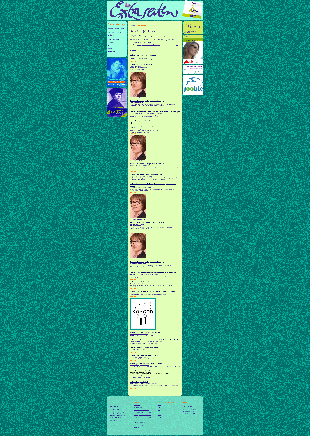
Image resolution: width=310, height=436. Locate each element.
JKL (159, 412)
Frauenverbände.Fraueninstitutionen (144, 417)
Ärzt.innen (137, 405)
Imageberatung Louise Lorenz (138, 357)
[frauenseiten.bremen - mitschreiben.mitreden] (193, 73)
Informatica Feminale (135, 66)
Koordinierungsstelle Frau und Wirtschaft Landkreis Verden (146, 341)
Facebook (130, 23)
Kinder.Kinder (138, 407)
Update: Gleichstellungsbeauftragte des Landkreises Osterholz (153, 273)
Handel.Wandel (138, 427)
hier (177, 45)
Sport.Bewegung (138, 425)
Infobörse (144, 39)
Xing (138, 23)
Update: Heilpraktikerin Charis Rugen (143, 282)
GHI (159, 410)
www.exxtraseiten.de (115, 417)
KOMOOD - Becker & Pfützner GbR (139, 334)
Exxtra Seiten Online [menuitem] (116, 29)
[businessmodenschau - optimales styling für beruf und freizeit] (193, 58)
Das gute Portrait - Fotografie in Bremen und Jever (143, 383)
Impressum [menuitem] (111, 54)
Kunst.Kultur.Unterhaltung (141, 410)
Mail (140, 23)
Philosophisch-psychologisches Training (140, 187)
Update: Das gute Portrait (139, 382)
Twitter (132, 23)
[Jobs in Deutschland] (193, 94)
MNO (159, 415)
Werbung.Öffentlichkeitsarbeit (142, 415)
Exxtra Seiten (132, 25)
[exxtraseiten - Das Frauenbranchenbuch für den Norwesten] (144, 19)
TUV (159, 422)
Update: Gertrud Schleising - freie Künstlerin (146, 363)
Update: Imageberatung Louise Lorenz (144, 355)
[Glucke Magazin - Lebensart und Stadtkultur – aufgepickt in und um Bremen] (193, 64)
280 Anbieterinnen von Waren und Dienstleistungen (158, 37)
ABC (159, 405)
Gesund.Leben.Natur (139, 422)
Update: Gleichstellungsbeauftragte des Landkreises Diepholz (152, 291)
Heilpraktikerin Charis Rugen (137, 284)
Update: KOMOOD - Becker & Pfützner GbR (145, 332)
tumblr (142, 23)
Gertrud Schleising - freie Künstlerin (139, 365)
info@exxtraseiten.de (119, 415)
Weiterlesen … (133, 61)
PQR (159, 417)
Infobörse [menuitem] (111, 35)
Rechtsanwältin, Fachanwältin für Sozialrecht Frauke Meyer (146, 113)
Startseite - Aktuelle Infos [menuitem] (116, 24)
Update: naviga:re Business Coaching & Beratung (147, 175)
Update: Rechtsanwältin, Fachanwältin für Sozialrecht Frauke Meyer (155, 112)
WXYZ (159, 425)
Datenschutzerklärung (189, 413)
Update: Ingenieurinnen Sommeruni (143, 55)
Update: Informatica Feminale (141, 64)
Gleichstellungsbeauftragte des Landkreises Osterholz (144, 274)
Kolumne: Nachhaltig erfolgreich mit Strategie (147, 101)
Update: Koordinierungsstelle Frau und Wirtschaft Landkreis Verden (155, 340)
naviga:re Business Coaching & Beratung (141, 176)
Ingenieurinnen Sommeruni (137, 57)
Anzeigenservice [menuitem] (115, 32)
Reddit (144, 23)
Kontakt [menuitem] (110, 48)
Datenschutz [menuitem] (111, 51)
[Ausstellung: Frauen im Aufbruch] (117, 116)
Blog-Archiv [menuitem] (111, 45)
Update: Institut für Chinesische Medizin (144, 348)
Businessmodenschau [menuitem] (113, 39)
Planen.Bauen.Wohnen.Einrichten (143, 420)
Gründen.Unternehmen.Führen (142, 412)
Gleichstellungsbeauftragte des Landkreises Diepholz (144, 293)
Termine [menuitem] (111, 42)
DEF (159, 407)
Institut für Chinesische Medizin (138, 349)
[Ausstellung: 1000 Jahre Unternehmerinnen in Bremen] (117, 86)
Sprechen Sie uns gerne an (143, 42)
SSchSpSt (160, 420)
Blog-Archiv (133, 50)
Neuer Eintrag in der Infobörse (141, 121)
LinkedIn (136, 23)
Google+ (134, 23)
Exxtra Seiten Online (135, 35)
